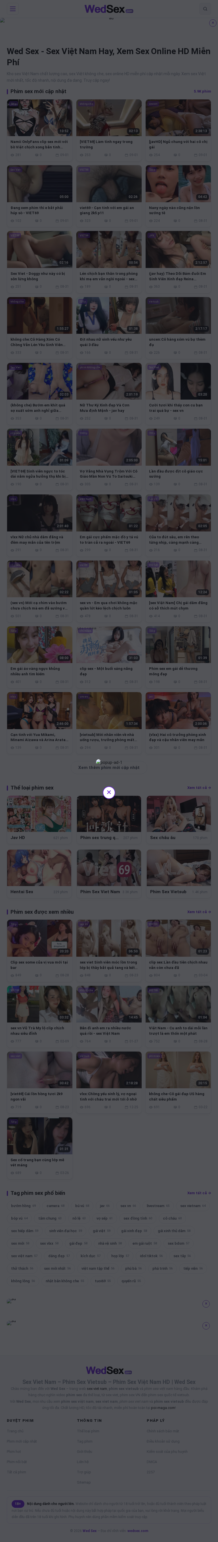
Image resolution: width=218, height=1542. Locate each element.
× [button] (109, 792)
